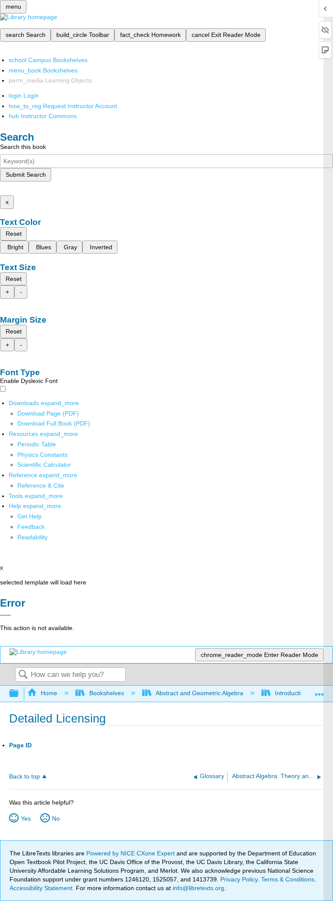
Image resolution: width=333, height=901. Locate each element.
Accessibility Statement (41, 887)
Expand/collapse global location (319, 691)
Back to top (24, 776)
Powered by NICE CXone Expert (131, 853)
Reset (14, 233)
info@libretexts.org (197, 887)
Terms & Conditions (287, 879)
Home (49, 693)
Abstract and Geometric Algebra (199, 693)
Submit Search (26, 174)
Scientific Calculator (44, 464)
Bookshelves (106, 693)
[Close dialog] (5, 615)
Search (23, 675)
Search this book (23, 146)
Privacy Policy (239, 879)
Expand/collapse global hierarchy (19, 693)
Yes (26, 818)
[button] (31, 526)
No (56, 818)
